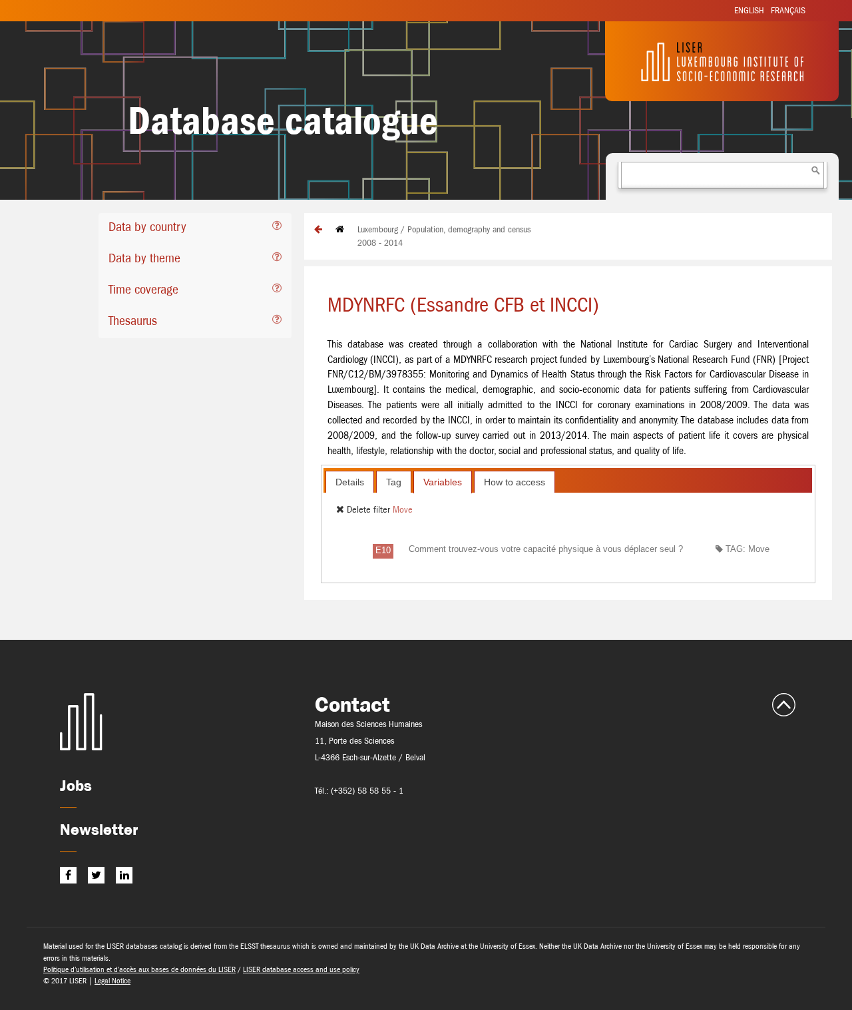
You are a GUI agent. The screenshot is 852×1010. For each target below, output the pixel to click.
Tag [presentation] (393, 482)
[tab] (195, 228)
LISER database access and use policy (301, 969)
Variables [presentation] (442, 482)
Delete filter (368, 509)
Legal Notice (112, 980)
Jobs (76, 785)
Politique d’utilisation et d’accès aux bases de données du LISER (139, 969)
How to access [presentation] (514, 482)
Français (788, 10)
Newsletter (99, 829)
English (749, 10)
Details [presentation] (349, 482)
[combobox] (722, 175)
